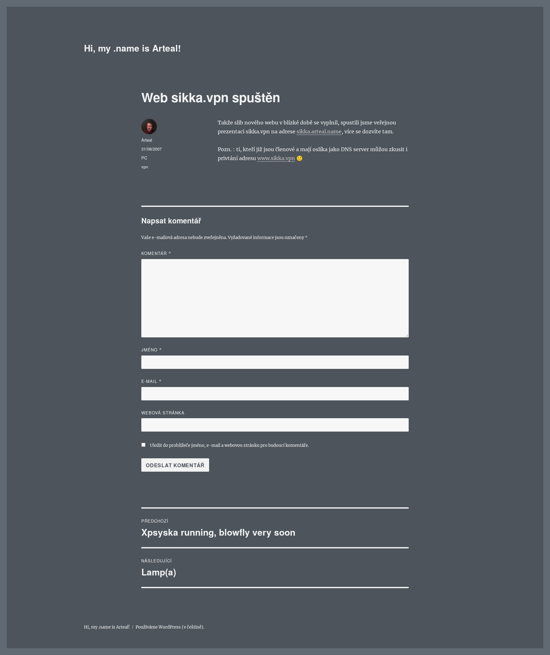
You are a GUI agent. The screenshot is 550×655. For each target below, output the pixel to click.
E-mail (151, 381)
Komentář (156, 253)
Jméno (151, 350)
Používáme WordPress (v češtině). (170, 627)
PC (144, 158)
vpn (144, 167)
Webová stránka (163, 413)
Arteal (146, 140)
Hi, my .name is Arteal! (132, 47)
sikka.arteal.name (319, 131)
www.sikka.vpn (276, 158)
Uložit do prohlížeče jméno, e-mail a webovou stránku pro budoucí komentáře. (229, 445)
